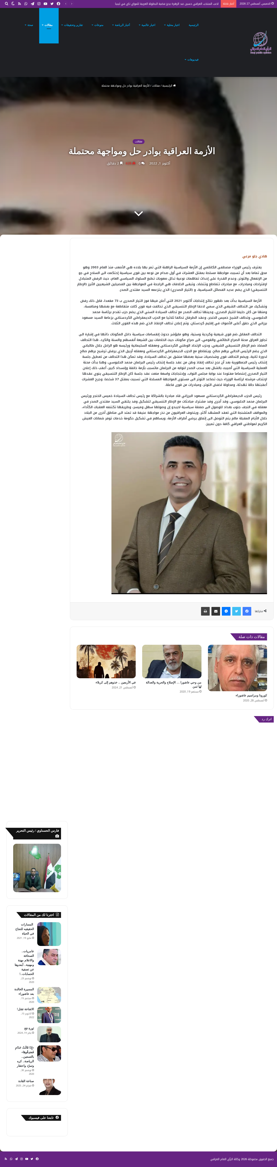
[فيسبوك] (247, 611)
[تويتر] (236, 611)
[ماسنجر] (226, 611)
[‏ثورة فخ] (49, 1034)
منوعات (99, 25)
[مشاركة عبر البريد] (215, 611)
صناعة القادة (26, 1081)
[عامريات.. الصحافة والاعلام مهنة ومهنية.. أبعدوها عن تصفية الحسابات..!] (49, 957)
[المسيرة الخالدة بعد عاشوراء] (49, 995)
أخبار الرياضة (123, 25)
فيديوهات (193, 59)
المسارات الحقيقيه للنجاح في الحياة (24, 929)
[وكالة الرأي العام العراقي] (261, 42)
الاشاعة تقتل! (25, 1009)
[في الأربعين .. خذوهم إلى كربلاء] (106, 661)
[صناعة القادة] (49, 1087)
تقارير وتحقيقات (74, 25)
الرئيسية (194, 25)
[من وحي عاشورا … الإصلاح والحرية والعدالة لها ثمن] (171, 661)
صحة (30, 25)
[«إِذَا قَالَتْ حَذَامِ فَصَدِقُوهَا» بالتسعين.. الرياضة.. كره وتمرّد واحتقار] (49, 1053)
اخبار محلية (173, 25)
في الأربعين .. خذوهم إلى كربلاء (116, 682)
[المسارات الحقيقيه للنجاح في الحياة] (49, 934)
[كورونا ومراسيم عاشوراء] (237, 668)
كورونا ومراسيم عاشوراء (251, 695)
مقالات (49, 25)
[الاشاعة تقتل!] (49, 1015)
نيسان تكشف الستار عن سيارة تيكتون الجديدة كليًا (188, 3)
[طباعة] (205, 611)
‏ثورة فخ (28, 1028)
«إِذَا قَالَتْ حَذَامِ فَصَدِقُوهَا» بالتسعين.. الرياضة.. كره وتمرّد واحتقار (24, 1056)
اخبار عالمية (149, 25)
